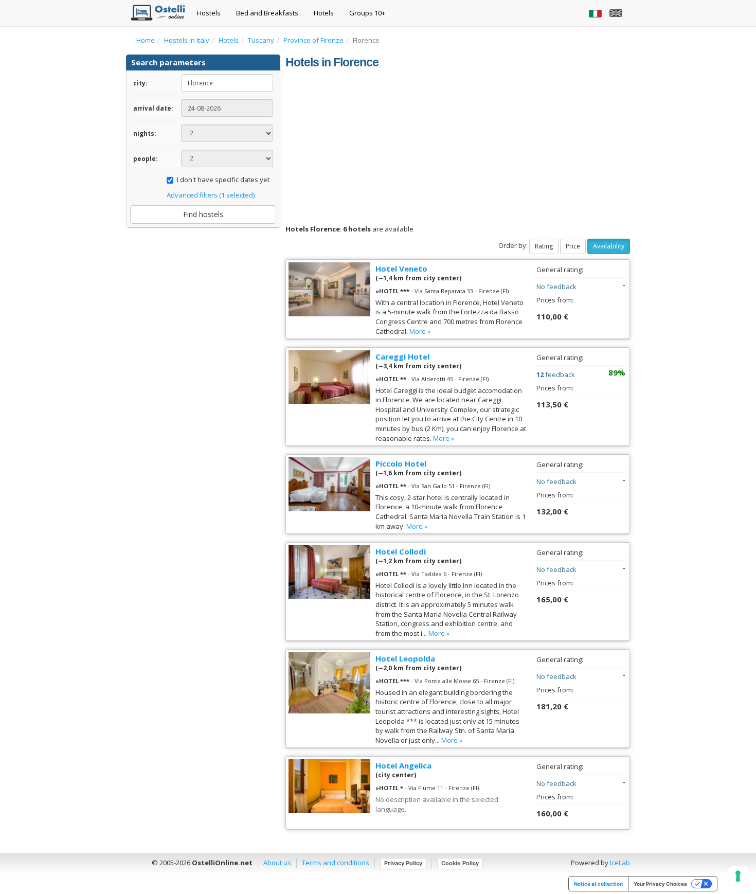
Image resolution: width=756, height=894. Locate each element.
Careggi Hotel (402, 356)
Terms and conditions (335, 862)
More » (419, 331)
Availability (608, 246)
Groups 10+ (367, 12)
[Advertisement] (457, 147)
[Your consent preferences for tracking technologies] (738, 876)
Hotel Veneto (401, 268)
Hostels (209, 12)
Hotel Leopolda (405, 658)
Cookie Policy (460, 863)
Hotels (324, 12)
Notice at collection (598, 884)
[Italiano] (596, 13)
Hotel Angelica (403, 765)
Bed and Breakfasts (267, 12)
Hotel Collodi (400, 551)
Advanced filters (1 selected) (211, 195)
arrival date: (153, 108)
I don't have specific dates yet (223, 179)
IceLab (620, 862)
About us (277, 862)
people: (145, 158)
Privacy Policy (403, 863)
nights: (144, 133)
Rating (544, 246)
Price (573, 246)
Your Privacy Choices (660, 884)
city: (140, 83)
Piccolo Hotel (400, 463)
